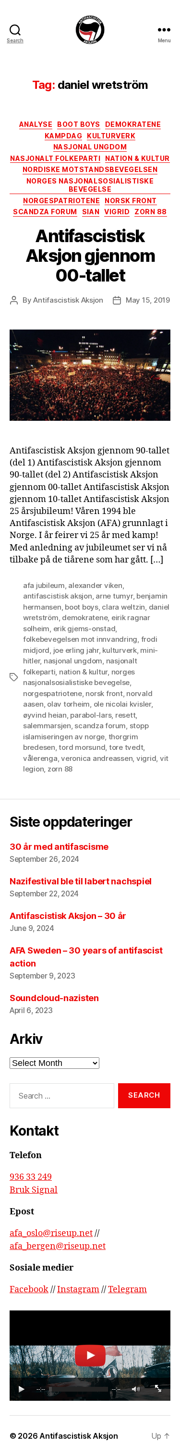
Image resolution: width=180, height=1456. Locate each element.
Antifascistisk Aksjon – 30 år (68, 916)
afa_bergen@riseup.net (58, 1246)
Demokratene (133, 124)
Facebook (29, 1289)
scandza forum (100, 725)
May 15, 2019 (148, 300)
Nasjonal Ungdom (90, 147)
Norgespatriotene (61, 200)
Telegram (127, 1289)
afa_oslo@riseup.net (51, 1233)
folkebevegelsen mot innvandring (80, 639)
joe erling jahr (76, 650)
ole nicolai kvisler (122, 704)
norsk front (103, 693)
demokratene (85, 617)
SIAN (90, 212)
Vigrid (117, 212)
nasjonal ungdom (73, 660)
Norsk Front (131, 200)
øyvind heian (45, 715)
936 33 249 (31, 1177)
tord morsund (82, 747)
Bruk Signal (34, 1190)
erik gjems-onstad (84, 628)
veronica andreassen (96, 758)
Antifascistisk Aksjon (68, 300)
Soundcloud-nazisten (54, 998)
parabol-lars (90, 715)
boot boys (81, 607)
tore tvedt (126, 747)
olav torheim (68, 704)
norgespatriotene (52, 693)
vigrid (146, 758)
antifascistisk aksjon (57, 595)
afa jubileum (44, 585)
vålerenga (40, 758)
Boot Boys (78, 124)
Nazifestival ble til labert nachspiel (82, 881)
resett (125, 715)
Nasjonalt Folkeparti (55, 158)
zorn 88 (60, 768)
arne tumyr (114, 595)
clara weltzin (123, 607)
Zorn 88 (150, 212)
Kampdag (64, 136)
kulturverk (119, 650)
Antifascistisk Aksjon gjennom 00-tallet (90, 255)
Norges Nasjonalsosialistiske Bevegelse (90, 185)
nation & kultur (83, 671)
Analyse (36, 124)
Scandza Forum (45, 212)
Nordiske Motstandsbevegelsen (90, 169)
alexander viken (95, 585)
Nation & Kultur (137, 158)
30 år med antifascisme (59, 847)
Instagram (78, 1289)
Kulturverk (111, 136)
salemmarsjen (47, 725)
